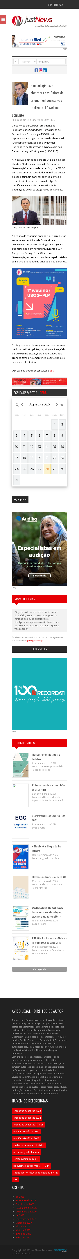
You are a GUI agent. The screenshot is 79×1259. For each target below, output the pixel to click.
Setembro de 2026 (26, 1200)
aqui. (52, 370)
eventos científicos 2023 (25, 1159)
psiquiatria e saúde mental (27, 1165)
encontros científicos (24, 1124)
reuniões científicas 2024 (26, 1131)
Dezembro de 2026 (26, 1211)
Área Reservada (55, 4)
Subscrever (39, 649)
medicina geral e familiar (26, 1152)
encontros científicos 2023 (27, 1110)
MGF (41, 1124)
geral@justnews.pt (35, 640)
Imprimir (22, 499)
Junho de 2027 (23, 1233)
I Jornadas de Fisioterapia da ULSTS (49, 877)
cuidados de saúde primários (28, 1145)
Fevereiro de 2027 (25, 1219)
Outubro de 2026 (25, 1204)
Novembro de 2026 (26, 1207)
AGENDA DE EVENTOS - (31, 392)
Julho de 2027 (23, 1237)
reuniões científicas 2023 (26, 1138)
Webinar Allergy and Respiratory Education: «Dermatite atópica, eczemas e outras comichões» (47, 911)
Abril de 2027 (23, 1226)
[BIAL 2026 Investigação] (43, 40)
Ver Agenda (39, 969)
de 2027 (20, 1215)
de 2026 (20, 1196)
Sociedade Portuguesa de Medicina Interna (35, 1172)
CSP (15, 1179)
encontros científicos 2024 (27, 1117)
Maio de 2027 (23, 1230)
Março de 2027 (24, 1222)
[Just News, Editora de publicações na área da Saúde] (39, 22)
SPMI (47, 1165)
